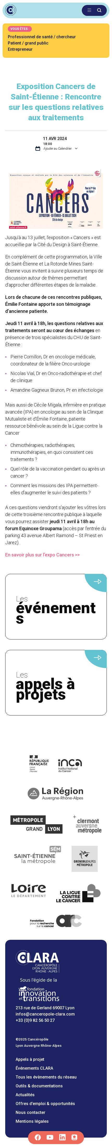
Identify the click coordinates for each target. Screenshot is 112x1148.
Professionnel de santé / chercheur (42, 36)
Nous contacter (30, 1112)
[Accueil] (37, 971)
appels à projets (45, 687)
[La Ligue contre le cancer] (78, 894)
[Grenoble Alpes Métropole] (85, 860)
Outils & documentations (39, 1085)
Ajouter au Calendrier (57, 148)
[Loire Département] (28, 894)
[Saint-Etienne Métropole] (37, 860)
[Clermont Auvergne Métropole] (87, 825)
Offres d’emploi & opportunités (45, 1103)
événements (56, 611)
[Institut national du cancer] (56, 764)
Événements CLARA (34, 1068)
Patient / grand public (28, 43)
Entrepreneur (20, 49)
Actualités (25, 1094)
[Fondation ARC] (56, 922)
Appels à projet (30, 1059)
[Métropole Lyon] (36, 825)
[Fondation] (38, 1001)
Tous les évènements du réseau (46, 1077)
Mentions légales (32, 1121)
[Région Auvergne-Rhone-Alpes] (56, 795)
